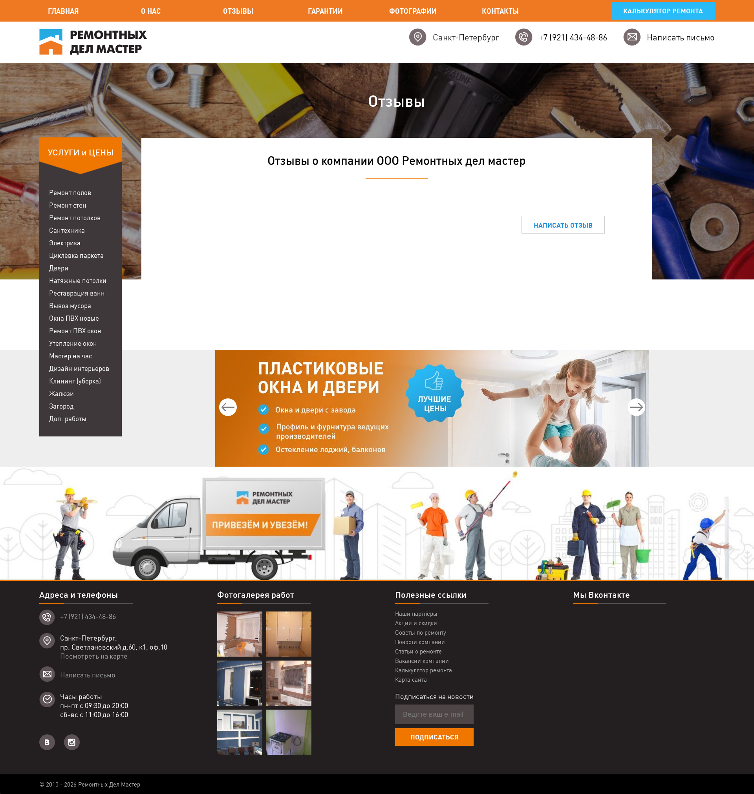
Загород (61, 406)
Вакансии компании (422, 660)
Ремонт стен (67, 205)
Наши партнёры (416, 613)
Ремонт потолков (75, 217)
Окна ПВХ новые (74, 318)
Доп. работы (67, 418)
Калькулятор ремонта (663, 10)
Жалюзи (61, 393)
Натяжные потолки (77, 280)
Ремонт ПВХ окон (75, 330)
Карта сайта (411, 679)
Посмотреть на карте (94, 655)
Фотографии (413, 10)
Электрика (65, 242)
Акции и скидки (416, 623)
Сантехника (67, 230)
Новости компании (420, 642)
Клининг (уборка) (75, 380)
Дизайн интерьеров (79, 368)
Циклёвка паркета (76, 255)
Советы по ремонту (420, 632)
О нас (151, 10)
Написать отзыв (563, 225)
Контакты (500, 10)
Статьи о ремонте (418, 651)
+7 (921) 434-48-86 (573, 36)
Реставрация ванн (77, 292)
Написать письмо (681, 36)
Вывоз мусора (70, 305)
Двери (58, 267)
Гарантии (325, 10)
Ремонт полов (70, 192)
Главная (63, 10)
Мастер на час (70, 355)
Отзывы (238, 10)
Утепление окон (73, 343)
